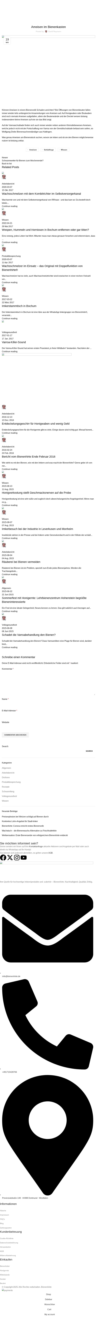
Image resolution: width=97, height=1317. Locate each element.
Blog (2, 1223)
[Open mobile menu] (3, 2)
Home (4, 17)
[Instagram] (17, 857)
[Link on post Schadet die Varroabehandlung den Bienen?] (48, 379)
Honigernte (4, 1271)
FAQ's (2, 1219)
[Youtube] (23, 857)
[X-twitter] (10, 857)
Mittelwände (5, 1275)
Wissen (11, 17)
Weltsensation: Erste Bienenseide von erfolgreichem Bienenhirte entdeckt (35, 835)
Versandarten (5, 1247)
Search (5, 746)
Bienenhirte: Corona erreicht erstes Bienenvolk (23, 826)
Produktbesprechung (11, 782)
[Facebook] (3, 857)
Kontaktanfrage (36, 846)
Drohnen (6, 777)
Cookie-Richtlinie (6, 1238)
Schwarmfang (8, 791)
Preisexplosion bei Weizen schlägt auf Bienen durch (25, 817)
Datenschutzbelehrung (9, 1243)
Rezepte (5, 787)
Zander (3, 1279)
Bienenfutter (5, 1266)
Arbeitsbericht (8, 773)
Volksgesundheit (9, 796)
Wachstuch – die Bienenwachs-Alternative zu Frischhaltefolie (29, 831)
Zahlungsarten (6, 1228)
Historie (3, 1211)
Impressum (4, 1215)
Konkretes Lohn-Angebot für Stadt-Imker (20, 821)
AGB (50, 853)
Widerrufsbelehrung (8, 1255)
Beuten (3, 1283)
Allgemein (6, 768)
